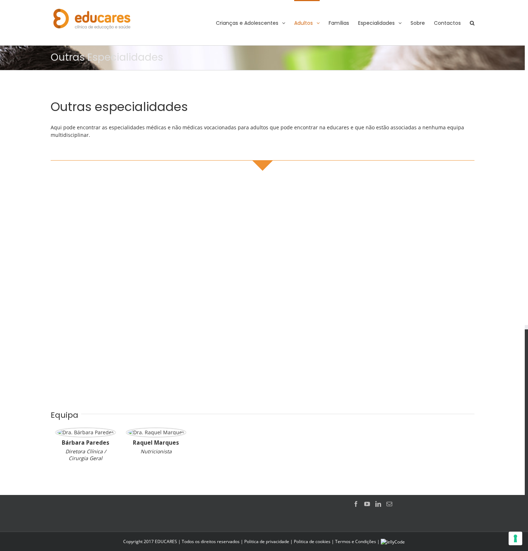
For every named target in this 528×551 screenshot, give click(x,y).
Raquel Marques (156, 442)
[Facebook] (356, 504)
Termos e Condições (355, 541)
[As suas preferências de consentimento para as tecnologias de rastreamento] (515, 538)
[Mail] (389, 504)
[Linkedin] (378, 504)
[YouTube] (367, 504)
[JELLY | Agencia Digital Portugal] (393, 541)
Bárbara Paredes (85, 442)
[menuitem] (255, 22)
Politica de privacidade (266, 541)
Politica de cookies (312, 541)
